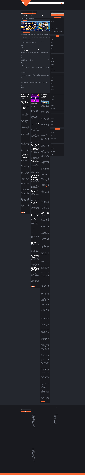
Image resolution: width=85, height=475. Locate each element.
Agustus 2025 (33, 420)
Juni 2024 (52, 74)
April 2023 (33, 449)
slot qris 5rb (47, 116)
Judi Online (55, 413)
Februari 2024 (52, 80)
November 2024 (53, 67)
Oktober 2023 (52, 86)
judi (46, 186)
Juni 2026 (52, 39)
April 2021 (33, 459)
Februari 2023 (33, 451)
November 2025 (33, 417)
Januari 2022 (52, 105)
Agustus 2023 (52, 89)
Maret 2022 (52, 102)
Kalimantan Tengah (53, 138)
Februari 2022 (33, 455)
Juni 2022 (33, 453)
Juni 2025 (33, 422)
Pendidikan (55, 418)
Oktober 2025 (52, 51)
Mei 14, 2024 (23, 98)
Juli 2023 (33, 446)
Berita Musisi (52, 132)
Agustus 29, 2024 (23, 18)
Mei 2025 (52, 58)
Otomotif (52, 142)
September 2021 (53, 108)
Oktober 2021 (33, 457)
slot (54, 420)
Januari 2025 (52, 64)
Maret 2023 (52, 96)
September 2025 (53, 52)
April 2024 (52, 77)
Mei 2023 (52, 93)
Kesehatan (55, 415)
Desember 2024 (33, 428)
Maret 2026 (33, 413)
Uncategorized (52, 154)
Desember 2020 (53, 115)
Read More (23, 212)
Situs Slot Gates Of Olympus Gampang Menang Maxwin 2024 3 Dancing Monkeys (25, 95)
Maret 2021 (52, 111)
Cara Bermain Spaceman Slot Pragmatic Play (34, 103)
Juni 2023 (52, 92)
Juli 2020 (52, 121)
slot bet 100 (52, 148)
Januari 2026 (33, 415)
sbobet (52, 145)
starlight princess (53, 151)
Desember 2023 (53, 83)
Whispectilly (28, 18)
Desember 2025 (53, 48)
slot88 (54, 422)
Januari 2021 (33, 462)
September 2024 (53, 70)
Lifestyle (52, 141)
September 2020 (53, 118)
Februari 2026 (52, 45)
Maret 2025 (52, 61)
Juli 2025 (52, 55)
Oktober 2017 (52, 124)
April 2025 (33, 424)
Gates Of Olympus (53, 135)
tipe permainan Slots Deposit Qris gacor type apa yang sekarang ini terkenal (45, 96)
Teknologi (55, 424)
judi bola (48, 389)
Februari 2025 (33, 426)
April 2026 (52, 42)
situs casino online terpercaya (26, 32)
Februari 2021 (52, 112)
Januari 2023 (52, 99)
